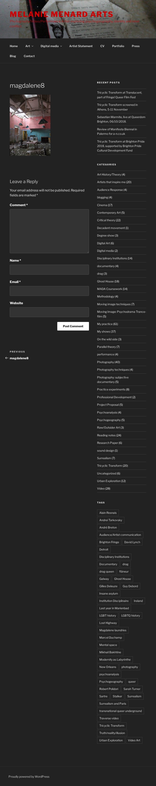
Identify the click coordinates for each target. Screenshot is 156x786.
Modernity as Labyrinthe (115, 659)
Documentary (108, 564)
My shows (103, 331)
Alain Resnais (108, 512)
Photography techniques (113, 369)
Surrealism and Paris (112, 703)
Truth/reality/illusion (112, 733)
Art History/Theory (109, 174)
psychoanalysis (109, 674)
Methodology (105, 296)
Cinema (102, 205)
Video (101, 488)
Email (15, 282)
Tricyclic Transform (109, 465)
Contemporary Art (109, 212)
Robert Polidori (108, 689)
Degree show (105, 235)
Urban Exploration (108, 481)
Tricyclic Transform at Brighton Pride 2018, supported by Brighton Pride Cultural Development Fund (121, 146)
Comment (19, 205)
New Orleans (107, 667)
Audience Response (110, 189)
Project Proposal (108, 404)
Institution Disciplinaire (114, 600)
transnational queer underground (120, 711)
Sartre (103, 696)
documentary (106, 266)
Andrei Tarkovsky (110, 520)
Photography (105, 362)
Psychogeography (109, 420)
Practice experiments (111, 389)
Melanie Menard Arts (62, 14)
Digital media (50, 46)
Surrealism (104, 458)
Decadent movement (111, 228)
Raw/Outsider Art (108, 427)
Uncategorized (106, 473)
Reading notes (106, 435)
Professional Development (114, 397)
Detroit (103, 549)
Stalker (117, 696)
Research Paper (107, 442)
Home (14, 46)
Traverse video (109, 718)
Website (16, 303)
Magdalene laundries (112, 630)
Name (15, 260)
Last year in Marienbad (114, 608)
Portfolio (118, 46)
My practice (105, 324)
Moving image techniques (114, 304)
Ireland (138, 600)
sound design (105, 450)
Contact (29, 56)
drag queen (106, 571)
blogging (102, 197)
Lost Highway (108, 623)
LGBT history (107, 615)
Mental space (108, 645)
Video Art (134, 740)
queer (132, 681)
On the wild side (107, 339)
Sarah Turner (132, 689)
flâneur (124, 571)
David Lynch (132, 542)
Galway (104, 578)
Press (136, 46)
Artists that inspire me (111, 182)
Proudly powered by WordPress (29, 776)
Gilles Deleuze (108, 586)
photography (129, 667)
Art (27, 46)
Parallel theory (106, 346)
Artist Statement (81, 46)
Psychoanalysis (107, 412)
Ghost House (105, 281)
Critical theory (106, 220)
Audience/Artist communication (120, 534)
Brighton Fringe (109, 542)
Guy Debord (130, 586)
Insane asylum (108, 593)
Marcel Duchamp (110, 637)
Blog (13, 56)
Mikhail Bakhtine (110, 652)
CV (102, 46)
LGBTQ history (130, 615)
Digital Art (103, 243)
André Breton (108, 527)
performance (105, 354)
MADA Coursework (109, 289)
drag (100, 273)
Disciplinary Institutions (112, 258)
